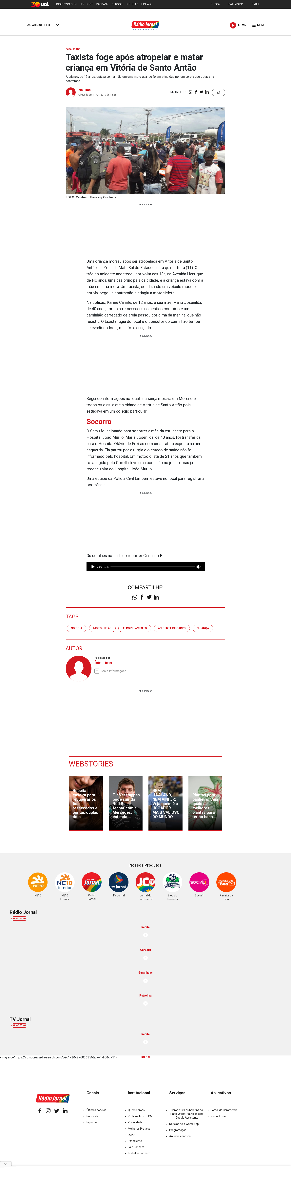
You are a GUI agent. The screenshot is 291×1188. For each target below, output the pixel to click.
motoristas (102, 628)
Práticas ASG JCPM (140, 1116)
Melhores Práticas (139, 1128)
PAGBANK (102, 4)
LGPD (131, 1134)
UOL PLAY (132, 4)
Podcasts (92, 1116)
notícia (76, 628)
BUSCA (215, 4)
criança (203, 628)
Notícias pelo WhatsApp (184, 1123)
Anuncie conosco (180, 1136)
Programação (177, 1130)
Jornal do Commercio (224, 1110)
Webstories (91, 764)
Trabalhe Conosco (139, 1153)
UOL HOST (86, 4)
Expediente (135, 1141)
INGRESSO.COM (66, 4)
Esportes (92, 1122)
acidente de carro (172, 628)
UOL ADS (146, 4)
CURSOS (117, 4)
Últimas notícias (96, 1110)
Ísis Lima (84, 90)
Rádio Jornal (218, 1116)
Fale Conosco (136, 1147)
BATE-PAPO (235, 4)
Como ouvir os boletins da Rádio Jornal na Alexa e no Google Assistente (187, 1113)
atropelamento (135, 628)
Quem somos (136, 1110)
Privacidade (135, 1122)
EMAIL (256, 4)
